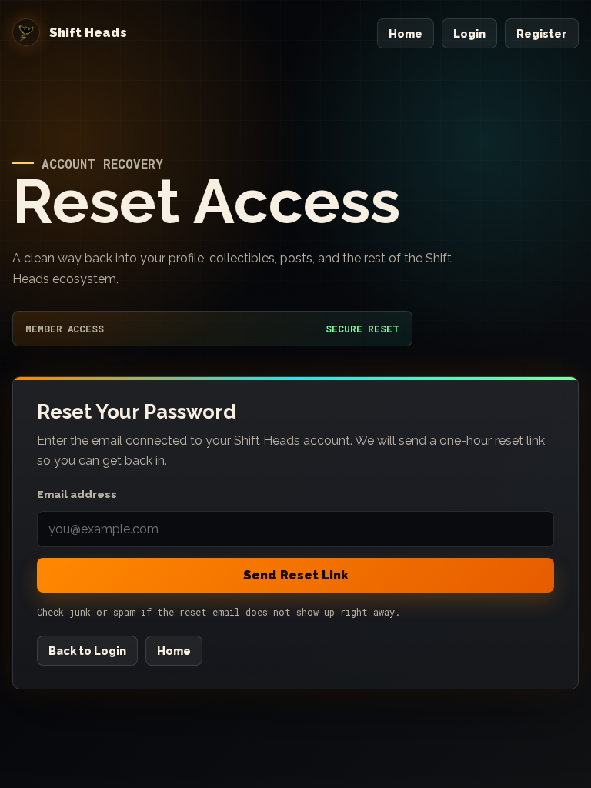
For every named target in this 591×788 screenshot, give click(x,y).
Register (541, 33)
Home (405, 33)
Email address (77, 494)
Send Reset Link (296, 575)
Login (469, 33)
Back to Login (87, 650)
